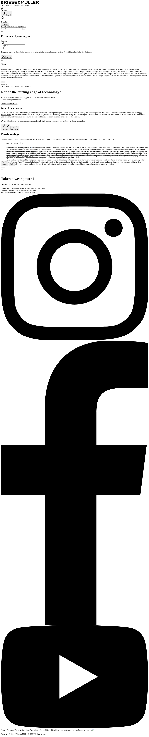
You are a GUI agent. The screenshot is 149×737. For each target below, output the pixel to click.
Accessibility (45, 730)
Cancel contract (72, 730)
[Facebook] (74, 483)
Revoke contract (84, 730)
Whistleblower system (58, 730)
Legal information (8, 730)
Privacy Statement (107, 139)
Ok (3, 82)
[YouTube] (74, 677)
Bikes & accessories (8, 5)
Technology (5, 192)
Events (32, 188)
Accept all (14, 129)
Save (11, 165)
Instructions (14, 192)
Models (4, 27)
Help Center (30, 192)
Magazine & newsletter (20, 188)
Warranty (22, 192)
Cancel (4, 165)
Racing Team (40, 188)
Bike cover (20, 5)
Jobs (34, 190)
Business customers (8, 190)
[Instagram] (74, 267)
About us (27, 5)
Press (30, 190)
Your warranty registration (16, 27)
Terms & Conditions (22, 730)
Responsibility (6, 188)
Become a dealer (22, 190)
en (91, 730)
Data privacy (35, 730)
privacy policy (79, 121)
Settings (5, 129)
